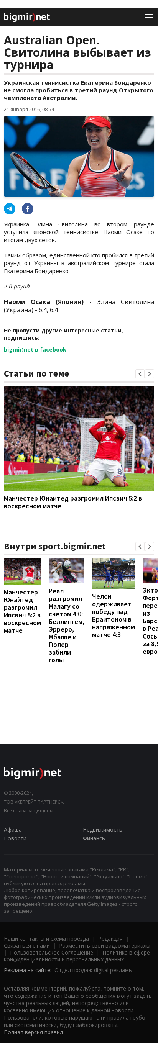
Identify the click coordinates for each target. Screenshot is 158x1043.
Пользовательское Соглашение (51, 952)
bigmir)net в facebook (35, 349)
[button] (140, 373)
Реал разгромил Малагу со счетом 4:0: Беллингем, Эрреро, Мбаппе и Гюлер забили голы (66, 625)
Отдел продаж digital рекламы (93, 970)
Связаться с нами (27, 945)
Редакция (110, 938)
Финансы (94, 838)
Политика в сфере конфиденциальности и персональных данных (77, 956)
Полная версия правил (33, 1032)
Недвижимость (102, 829)
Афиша (13, 829)
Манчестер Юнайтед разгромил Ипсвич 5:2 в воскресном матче (73, 502)
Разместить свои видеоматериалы (104, 945)
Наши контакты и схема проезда (46, 938)
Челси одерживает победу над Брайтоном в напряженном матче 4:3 (113, 615)
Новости (15, 838)
